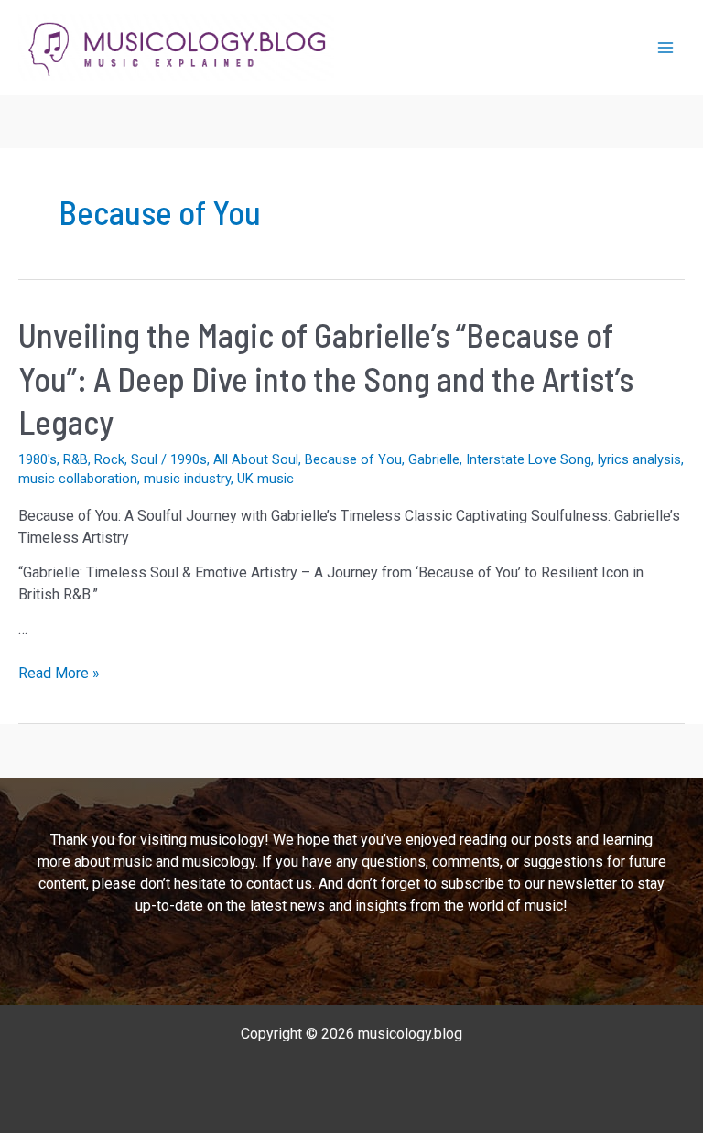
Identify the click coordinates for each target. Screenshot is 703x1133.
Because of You (353, 459)
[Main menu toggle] (665, 47)
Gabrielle (434, 459)
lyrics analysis (639, 459)
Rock (109, 459)
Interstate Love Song (528, 459)
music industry (187, 478)
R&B (75, 459)
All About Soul (255, 459)
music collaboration (77, 478)
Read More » (59, 674)
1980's (37, 459)
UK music (265, 478)
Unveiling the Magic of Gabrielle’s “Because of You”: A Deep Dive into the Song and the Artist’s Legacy (325, 378)
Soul (144, 459)
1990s (188, 459)
